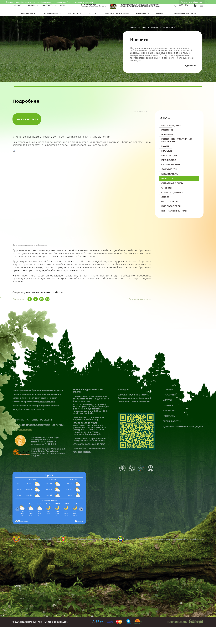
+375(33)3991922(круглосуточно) (89, 404)
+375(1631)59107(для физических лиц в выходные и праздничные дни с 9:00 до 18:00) (91, 408)
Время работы (172, 421)
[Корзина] (195, 5)
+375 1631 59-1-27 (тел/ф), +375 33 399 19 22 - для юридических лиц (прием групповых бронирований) (90, 430)
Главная (168, 389)
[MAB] (141, 471)
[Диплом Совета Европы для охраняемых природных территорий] (122, 470)
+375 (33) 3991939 (81, 452)
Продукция (170, 394)
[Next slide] (81, 509)
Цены (63, 5)
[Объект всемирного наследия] (132, 471)
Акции (31, 5)
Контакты (47, 5)
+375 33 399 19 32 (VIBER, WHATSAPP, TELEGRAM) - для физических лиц (88, 425)
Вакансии (169, 410)
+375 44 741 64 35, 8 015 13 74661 (89, 444)
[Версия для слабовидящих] (181, 5)
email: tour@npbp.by (83, 413)
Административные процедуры (183, 426)
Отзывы (168, 405)
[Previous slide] (17, 509)
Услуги (167, 400)
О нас (17, 5)
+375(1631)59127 (80, 406)
